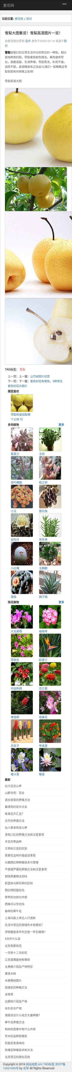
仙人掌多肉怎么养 (16, 827)
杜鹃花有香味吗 (14, 1043)
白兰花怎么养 (13, 786)
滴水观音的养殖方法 (17, 800)
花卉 (28, 41)
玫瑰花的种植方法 (16, 987)
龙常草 (9, 994)
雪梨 (22, 369)
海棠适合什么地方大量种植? (22, 1015)
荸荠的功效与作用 (16, 897)
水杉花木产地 (13, 1008)
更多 (61, 424)
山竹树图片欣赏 (40, 376)
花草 (26, 1068)
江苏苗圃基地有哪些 (17, 959)
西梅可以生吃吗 (14, 904)
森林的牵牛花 (13, 911)
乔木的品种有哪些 (16, 1036)
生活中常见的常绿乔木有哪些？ (24, 925)
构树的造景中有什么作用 (20, 1029)
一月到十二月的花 (16, 952)
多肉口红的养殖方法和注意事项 (24, 834)
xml (40, 1064)
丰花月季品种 (13, 841)
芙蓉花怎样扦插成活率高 (20, 855)
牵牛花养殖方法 (14, 1022)
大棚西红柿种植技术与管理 (21, 862)
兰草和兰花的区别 (16, 848)
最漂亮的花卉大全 (16, 807)
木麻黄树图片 (13, 980)
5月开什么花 (12, 939)
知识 (29, 18)
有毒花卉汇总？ (14, 814)
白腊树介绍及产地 (16, 1001)
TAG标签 (48, 1064)
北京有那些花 (13, 946)
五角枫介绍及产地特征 (19, 966)
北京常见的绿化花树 (17, 1057)
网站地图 (31, 1064)
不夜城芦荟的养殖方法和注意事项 (26, 869)
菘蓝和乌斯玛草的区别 (19, 883)
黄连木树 (10, 973)
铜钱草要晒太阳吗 (16, 876)
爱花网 (8, 5)
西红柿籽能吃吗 (14, 890)
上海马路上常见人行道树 (20, 918)
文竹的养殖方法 (14, 820)
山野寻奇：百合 (14, 793)
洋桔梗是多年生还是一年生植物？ (26, 932)
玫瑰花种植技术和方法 (19, 1050)
